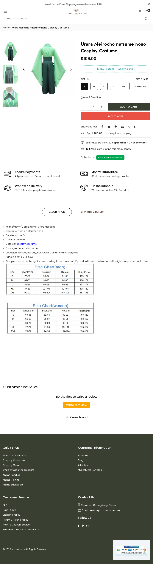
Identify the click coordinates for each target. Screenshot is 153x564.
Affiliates (83, 465)
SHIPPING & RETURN (92, 212)
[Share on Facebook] (102, 126)
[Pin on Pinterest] (115, 126)
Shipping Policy (11, 514)
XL (114, 86)
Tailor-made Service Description (21, 529)
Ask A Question (92, 97)
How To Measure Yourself (17, 524)
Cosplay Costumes (110, 157)
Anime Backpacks (13, 484)
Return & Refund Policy (15, 519)
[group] (47, 68)
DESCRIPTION (57, 212)
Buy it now (115, 116)
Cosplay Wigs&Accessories (18, 470)
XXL (123, 86)
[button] (5, 11)
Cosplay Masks (11, 465)
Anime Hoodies (11, 475)
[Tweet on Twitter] (109, 126)
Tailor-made (139, 86)
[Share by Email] (135, 126)
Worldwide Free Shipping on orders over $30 (73, 4)
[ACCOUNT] (140, 11)
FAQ (5, 505)
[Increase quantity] (101, 106)
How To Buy (9, 510)
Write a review (76, 405)
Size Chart (142, 79)
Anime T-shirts (11, 479)
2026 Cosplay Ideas (14, 455)
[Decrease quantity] (85, 106)
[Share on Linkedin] (122, 126)
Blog (80, 460)
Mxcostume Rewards (90, 470)
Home (6, 27)
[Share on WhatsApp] (129, 126)
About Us (83, 455)
